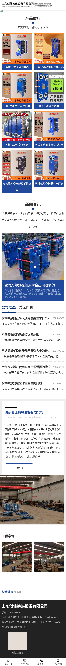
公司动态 (9, 307)
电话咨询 (58, 663)
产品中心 (25, 663)
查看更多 (19, 467)
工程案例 (8, 536)
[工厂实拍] (20, 557)
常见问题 (26, 306)
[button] (31, 267)
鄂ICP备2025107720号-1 (14, 626)
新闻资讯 (41, 663)
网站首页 (8, 663)
